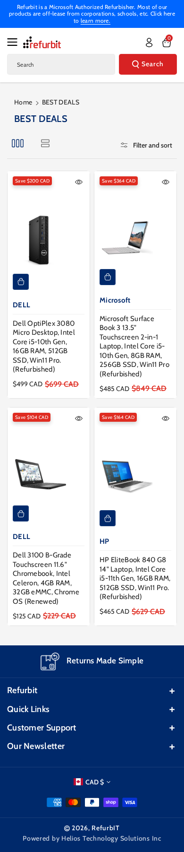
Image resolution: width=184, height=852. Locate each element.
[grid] (17, 143)
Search (153, 64)
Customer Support (41, 727)
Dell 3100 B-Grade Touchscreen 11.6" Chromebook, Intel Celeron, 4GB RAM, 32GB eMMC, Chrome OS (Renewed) (46, 578)
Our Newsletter (36, 746)
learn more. (95, 20)
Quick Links (28, 709)
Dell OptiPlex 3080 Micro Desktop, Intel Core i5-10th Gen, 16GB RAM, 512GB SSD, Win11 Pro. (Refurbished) (44, 346)
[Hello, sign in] (149, 43)
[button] (15, 42)
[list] (45, 143)
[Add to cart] (21, 282)
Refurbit (22, 690)
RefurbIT (106, 828)
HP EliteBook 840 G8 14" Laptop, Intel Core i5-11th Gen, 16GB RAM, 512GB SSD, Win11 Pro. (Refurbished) (135, 578)
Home (23, 102)
